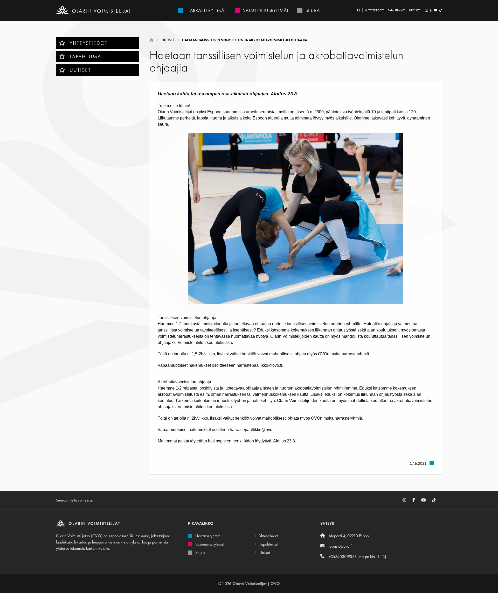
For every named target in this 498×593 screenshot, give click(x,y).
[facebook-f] (431, 10)
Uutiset (414, 10)
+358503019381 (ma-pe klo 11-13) (357, 556)
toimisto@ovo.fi (340, 546)
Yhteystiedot (374, 10)
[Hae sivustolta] (358, 10)
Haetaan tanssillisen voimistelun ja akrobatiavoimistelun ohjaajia (244, 40)
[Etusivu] (151, 40)
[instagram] (426, 10)
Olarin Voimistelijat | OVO (256, 583)
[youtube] (435, 10)
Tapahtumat (396, 10)
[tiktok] (440, 10)
